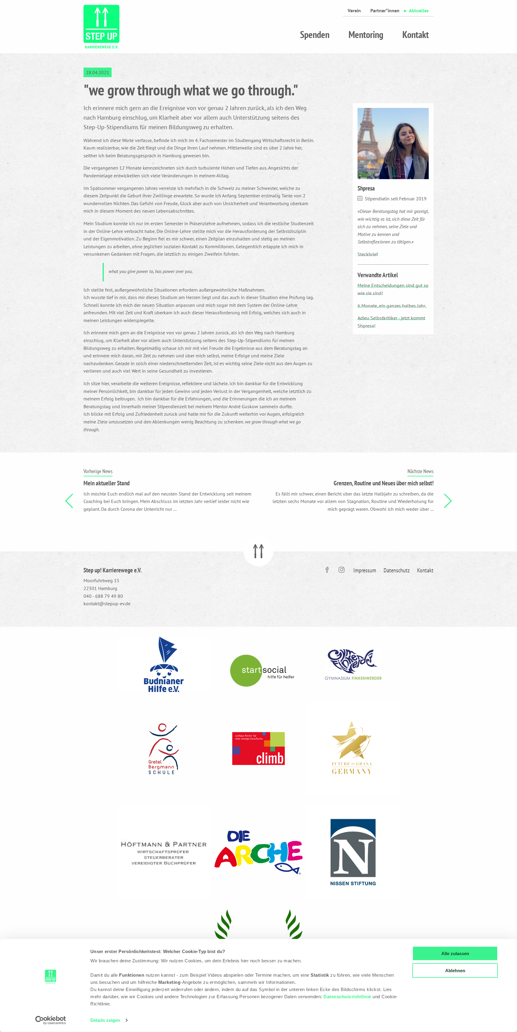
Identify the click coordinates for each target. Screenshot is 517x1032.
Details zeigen (105, 1020)
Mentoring (366, 34)
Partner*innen (384, 10)
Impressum (364, 570)
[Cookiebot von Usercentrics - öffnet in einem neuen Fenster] (51, 1020)
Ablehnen (455, 970)
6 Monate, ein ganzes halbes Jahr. (392, 306)
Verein (354, 10)
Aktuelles (419, 10)
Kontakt (415, 34)
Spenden (314, 34)
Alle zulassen (455, 953)
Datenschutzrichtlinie (347, 996)
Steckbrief (368, 254)
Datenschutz (397, 570)
